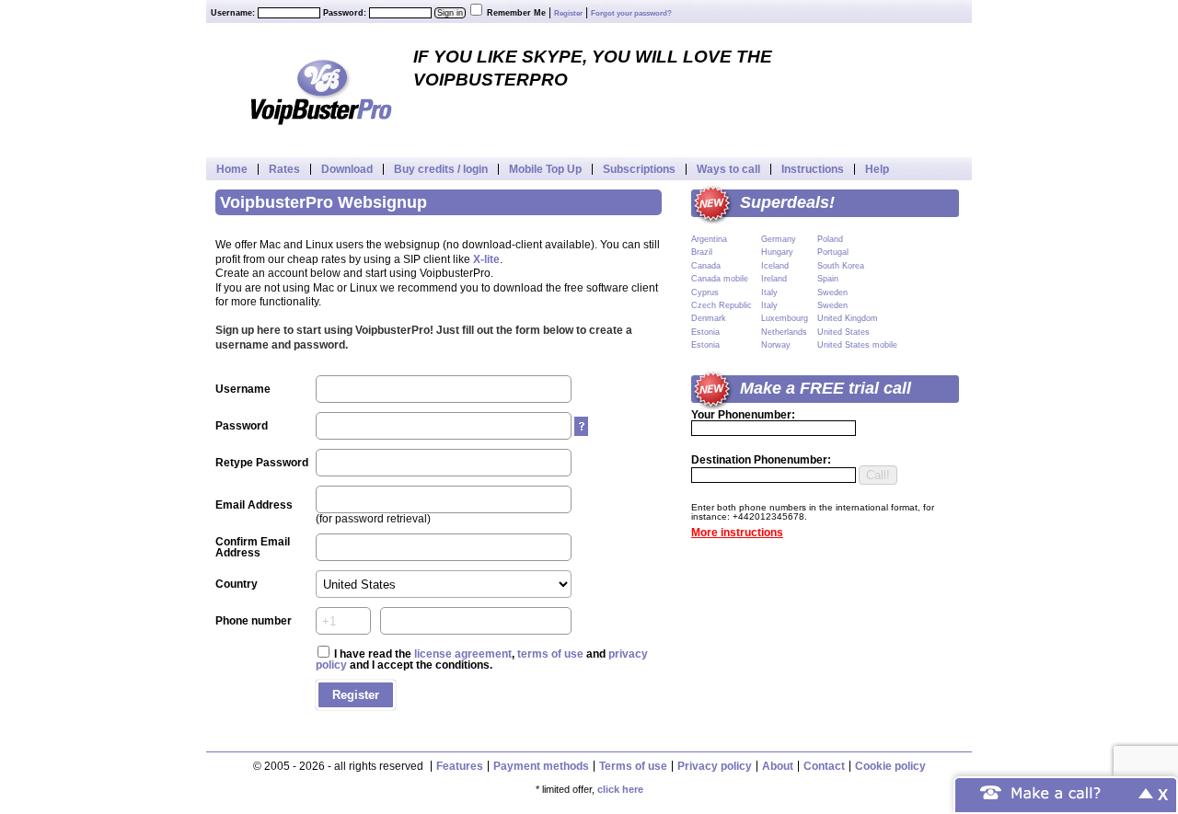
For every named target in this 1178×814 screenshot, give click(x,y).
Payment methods (541, 766)
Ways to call (728, 169)
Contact (824, 766)
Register (568, 13)
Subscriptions (639, 169)
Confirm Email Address (252, 547)
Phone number (253, 620)
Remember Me (516, 12)
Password (241, 425)
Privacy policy (714, 766)
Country (236, 584)
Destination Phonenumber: (761, 459)
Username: (233, 12)
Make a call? (1056, 791)
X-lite (486, 259)
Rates (284, 169)
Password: (344, 12)
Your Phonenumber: (743, 414)
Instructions (812, 169)
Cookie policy (890, 766)
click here (620, 789)
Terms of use (633, 766)
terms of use (550, 654)
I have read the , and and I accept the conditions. (482, 659)
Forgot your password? (631, 13)
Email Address (254, 505)
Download (347, 169)
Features (459, 766)
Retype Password (261, 462)
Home (232, 169)
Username (243, 389)
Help (877, 169)
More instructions (737, 532)
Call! (878, 475)
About (777, 766)
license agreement (463, 654)
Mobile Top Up (545, 169)
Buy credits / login (441, 169)
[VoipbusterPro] (321, 90)
